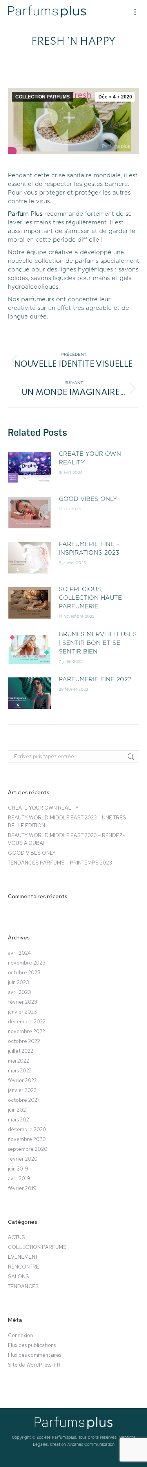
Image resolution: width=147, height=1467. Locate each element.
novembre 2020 (27, 1139)
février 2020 (23, 1159)
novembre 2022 (26, 1031)
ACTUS (16, 1237)
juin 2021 (17, 1110)
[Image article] (29, 467)
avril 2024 (19, 953)
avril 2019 (19, 1178)
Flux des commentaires (34, 1355)
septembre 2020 (27, 1149)
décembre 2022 (26, 1021)
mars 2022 (20, 1070)
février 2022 (22, 1080)
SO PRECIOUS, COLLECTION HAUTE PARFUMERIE (90, 598)
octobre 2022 (24, 1041)
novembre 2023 (26, 962)
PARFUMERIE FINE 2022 (95, 680)
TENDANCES (23, 1286)
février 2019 (22, 1188)
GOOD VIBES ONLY (88, 499)
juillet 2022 (20, 1051)
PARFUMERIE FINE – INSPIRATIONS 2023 (89, 548)
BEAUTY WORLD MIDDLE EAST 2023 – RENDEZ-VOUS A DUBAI (66, 839)
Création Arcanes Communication (82, 1445)
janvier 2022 (22, 1090)
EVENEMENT (23, 1257)
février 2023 (22, 1002)
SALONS (18, 1276)
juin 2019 (18, 1168)
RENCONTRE (23, 1266)
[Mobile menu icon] (135, 12)
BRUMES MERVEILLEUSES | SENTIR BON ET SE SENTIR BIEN (98, 643)
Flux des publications (32, 1345)
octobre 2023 (24, 972)
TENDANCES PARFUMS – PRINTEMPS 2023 (60, 862)
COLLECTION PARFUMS (42, 97)
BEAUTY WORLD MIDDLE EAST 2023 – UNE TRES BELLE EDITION (67, 821)
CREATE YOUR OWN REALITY (90, 458)
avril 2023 (19, 992)
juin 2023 (18, 982)
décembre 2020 (27, 1129)
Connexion (20, 1335)
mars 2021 (19, 1119)
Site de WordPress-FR (34, 1364)
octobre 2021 (23, 1100)
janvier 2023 (22, 1011)
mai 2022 (18, 1060)
